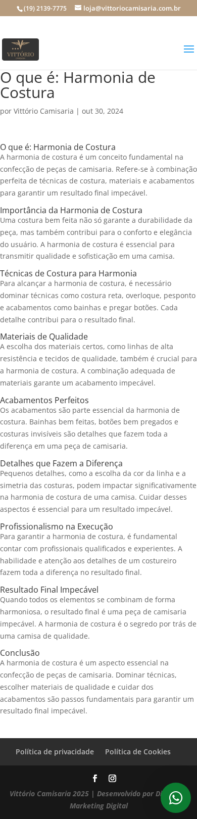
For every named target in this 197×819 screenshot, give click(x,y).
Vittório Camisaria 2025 (49, 793)
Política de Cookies (138, 751)
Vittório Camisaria (44, 111)
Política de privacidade (55, 751)
